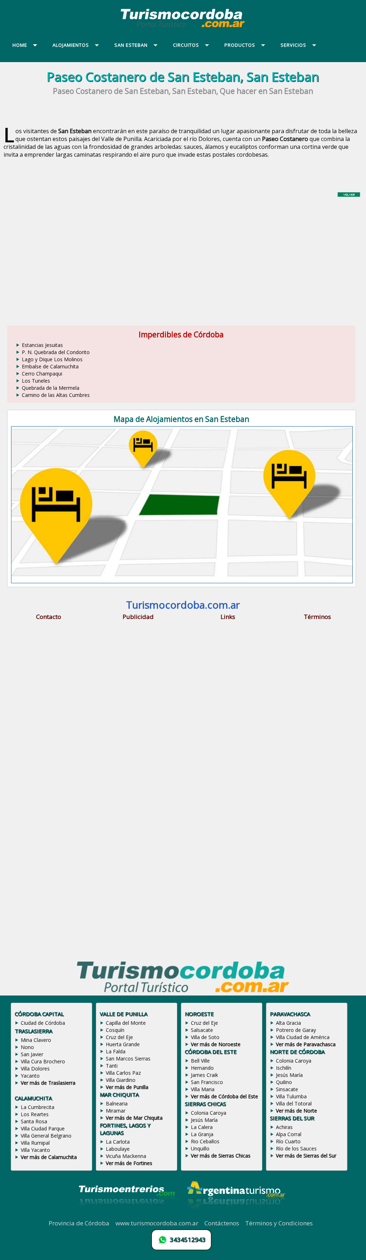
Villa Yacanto (35, 1149)
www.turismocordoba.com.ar (156, 1223)
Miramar (115, 1110)
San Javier (32, 1054)
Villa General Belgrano (46, 1135)
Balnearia (117, 1103)
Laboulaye (118, 1148)
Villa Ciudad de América (303, 1037)
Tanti (112, 1065)
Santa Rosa (34, 1121)
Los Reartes (35, 1114)
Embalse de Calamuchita (50, 366)
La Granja (202, 1134)
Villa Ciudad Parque (43, 1128)
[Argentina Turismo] (235, 1215)
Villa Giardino (120, 1080)
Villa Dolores (35, 1068)
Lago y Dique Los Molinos (52, 359)
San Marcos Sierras (128, 1058)
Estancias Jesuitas (42, 345)
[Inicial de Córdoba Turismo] (183, 27)
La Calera (202, 1127)
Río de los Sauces (296, 1148)
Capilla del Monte (126, 1022)
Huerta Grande (123, 1044)
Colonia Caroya (208, 1112)
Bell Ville (200, 1060)
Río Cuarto (288, 1141)
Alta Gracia (288, 1022)
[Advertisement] (183, 257)
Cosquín (115, 1030)
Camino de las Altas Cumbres (56, 395)
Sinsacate (287, 1089)
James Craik (204, 1075)
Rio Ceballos (205, 1141)
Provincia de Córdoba (79, 1223)
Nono (27, 1047)
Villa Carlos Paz (123, 1072)
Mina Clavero (36, 1040)
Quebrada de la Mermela (50, 387)
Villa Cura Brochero (43, 1061)
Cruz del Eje (119, 1037)
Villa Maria (202, 1089)
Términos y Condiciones (279, 1223)
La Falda (115, 1051)
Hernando (202, 1067)
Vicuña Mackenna (126, 1156)
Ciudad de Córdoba (43, 1022)
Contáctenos (221, 1223)
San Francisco (207, 1082)
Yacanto (30, 1075)
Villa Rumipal (35, 1142)
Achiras (284, 1127)
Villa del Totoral (294, 1103)
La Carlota (118, 1141)
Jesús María (204, 1120)
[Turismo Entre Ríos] (126, 1215)
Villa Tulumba (291, 1096)
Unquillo (200, 1148)
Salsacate (202, 1030)
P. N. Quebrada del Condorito (56, 352)
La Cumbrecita (37, 1107)
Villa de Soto (205, 1037)
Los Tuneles (36, 380)
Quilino (284, 1082)
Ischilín (283, 1067)
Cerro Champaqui (42, 373)
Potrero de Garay (296, 1030)
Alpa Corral (288, 1134)
